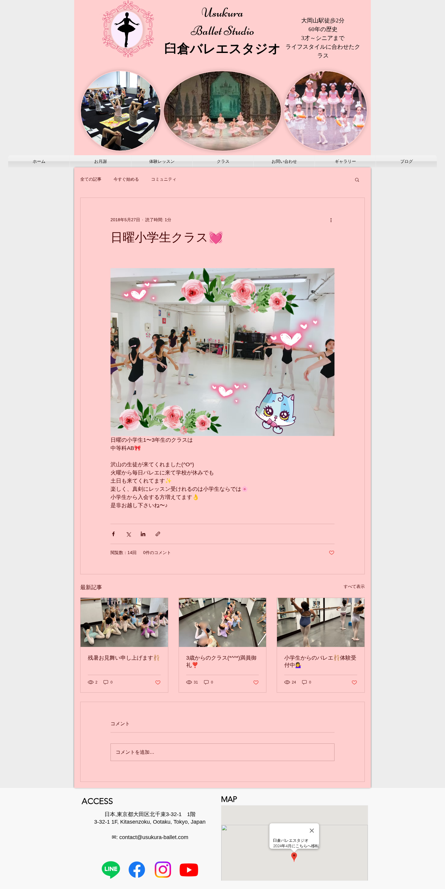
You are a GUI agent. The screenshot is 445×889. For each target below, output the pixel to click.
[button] (357, 179)
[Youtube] (189, 870)
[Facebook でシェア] (113, 534)
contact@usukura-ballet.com (153, 837)
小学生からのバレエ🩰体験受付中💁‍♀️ (320, 661)
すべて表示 (354, 586)
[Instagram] (163, 870)
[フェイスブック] (137, 870)
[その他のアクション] (331, 219)
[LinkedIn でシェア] (143, 534)
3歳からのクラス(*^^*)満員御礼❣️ (221, 661)
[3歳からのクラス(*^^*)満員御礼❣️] (222, 622)
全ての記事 (90, 179)
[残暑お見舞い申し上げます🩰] (124, 622)
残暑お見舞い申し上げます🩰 (124, 658)
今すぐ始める (126, 179)
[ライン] (111, 870)
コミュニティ (163, 179)
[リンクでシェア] (158, 534)
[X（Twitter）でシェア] (128, 534)
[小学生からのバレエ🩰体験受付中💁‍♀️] (320, 622)
